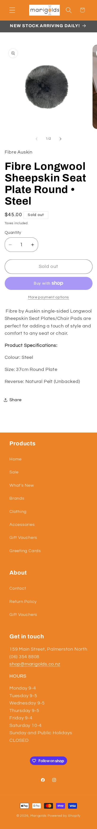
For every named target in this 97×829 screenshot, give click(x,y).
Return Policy (23, 601)
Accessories (22, 524)
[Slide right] (60, 138)
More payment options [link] (48, 297)
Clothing (18, 511)
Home (15, 459)
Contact (17, 588)
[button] (12, 10)
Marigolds (38, 815)
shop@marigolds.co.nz (34, 664)
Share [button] (15, 400)
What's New (21, 485)
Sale (14, 472)
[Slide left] (36, 138)
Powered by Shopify (64, 815)
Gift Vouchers (23, 537)
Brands (16, 498)
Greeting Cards (25, 551)
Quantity (13, 233)
